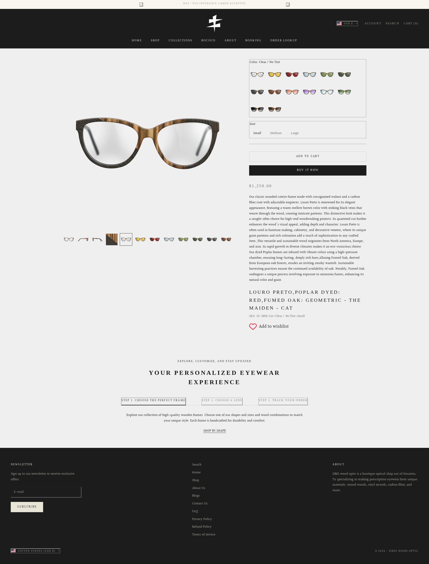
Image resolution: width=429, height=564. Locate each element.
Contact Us (200, 503)
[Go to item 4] (111, 239)
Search (196, 464)
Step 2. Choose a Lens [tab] (222, 400)
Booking (253, 40)
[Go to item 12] (226, 239)
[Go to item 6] (140, 239)
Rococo (208, 40)
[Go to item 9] (183, 239)
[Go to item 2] (83, 239)
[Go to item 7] (154, 239)
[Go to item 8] (169, 239)
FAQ (195, 511)
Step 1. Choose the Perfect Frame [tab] (153, 400)
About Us (198, 488)
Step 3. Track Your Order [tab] (283, 400)
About (230, 40)
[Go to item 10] (197, 239)
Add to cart (308, 156)
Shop (155, 40)
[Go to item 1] (69, 239)
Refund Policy (202, 526)
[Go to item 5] (126, 239)
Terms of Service (203, 534)
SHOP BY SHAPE (214, 430)
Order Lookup (283, 40)
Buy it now (308, 170)
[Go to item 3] (97, 239)
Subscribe (27, 506)
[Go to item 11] (212, 239)
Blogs (196, 495)
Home (137, 40)
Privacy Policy (202, 519)
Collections (180, 40)
